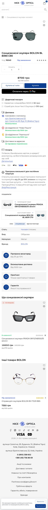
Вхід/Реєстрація (9, 187)
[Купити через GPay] (24, 91)
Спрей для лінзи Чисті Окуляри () (23, 106)
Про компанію (24, 477)
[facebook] (11, 429)
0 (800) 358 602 (24, 455)
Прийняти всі (40, 506)
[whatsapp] (37, 429)
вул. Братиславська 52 (15, 118)
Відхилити (40, 501)
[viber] (33, 429)
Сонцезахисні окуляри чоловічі (19, 17)
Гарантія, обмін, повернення (24, 491)
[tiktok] (24, 429)
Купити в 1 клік (13, 85)
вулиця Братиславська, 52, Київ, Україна (24, 451)
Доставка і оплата (24, 469)
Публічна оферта (24, 486)
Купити (35, 85)
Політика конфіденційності (24, 482)
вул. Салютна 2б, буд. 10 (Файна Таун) (22, 121)
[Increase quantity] (18, 69)
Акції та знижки (24, 464)
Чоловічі (25, 229)
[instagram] (15, 429)
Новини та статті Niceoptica (24, 473)
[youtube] (20, 429)
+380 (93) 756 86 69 (24, 458)
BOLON (24, 244)
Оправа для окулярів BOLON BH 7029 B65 (21, 401)
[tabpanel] (24, 35)
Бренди (24, 495)
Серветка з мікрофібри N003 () (22, 103)
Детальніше (7, 161)
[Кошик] (44, 3)
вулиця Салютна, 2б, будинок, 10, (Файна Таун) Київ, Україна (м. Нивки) (24, 445)
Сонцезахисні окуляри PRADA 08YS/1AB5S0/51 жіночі (23, 339)
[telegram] (28, 429)
